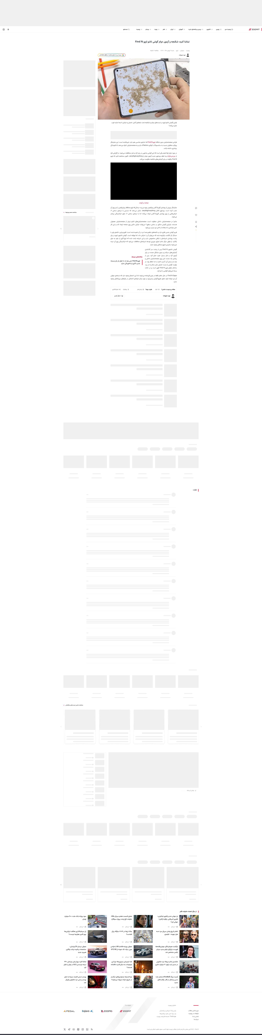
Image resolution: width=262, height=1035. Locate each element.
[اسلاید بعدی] (61, 228)
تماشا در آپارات (143, 203)
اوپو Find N (151, 142)
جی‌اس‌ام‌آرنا (171, 156)
